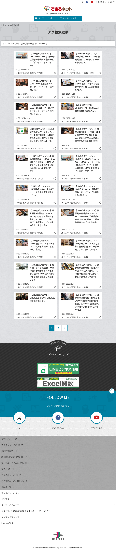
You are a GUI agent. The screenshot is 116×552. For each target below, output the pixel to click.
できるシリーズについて (12, 445)
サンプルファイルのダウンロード (16, 463)
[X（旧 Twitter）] (82, 2)
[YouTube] (92, 2)
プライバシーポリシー (11, 493)
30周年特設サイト (9, 451)
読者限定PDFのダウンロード (14, 457)
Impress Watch (8, 523)
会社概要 (5, 499)
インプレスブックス (10, 517)
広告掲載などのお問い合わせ (14, 481)
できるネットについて (106, 2)
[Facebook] (87, 2)
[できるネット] (2, 25)
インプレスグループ (10, 505)
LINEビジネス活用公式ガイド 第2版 (29, 73)
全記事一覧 (6, 487)
